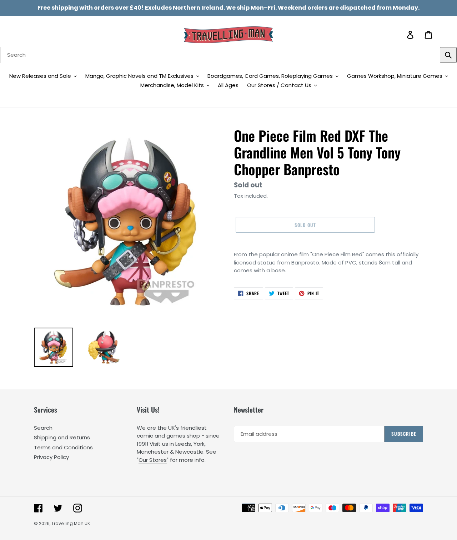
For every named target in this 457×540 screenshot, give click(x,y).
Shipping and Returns (62, 437)
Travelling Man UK (70, 523)
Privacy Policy (51, 457)
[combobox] (228, 55)
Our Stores (153, 460)
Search (43, 428)
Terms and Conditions (63, 447)
